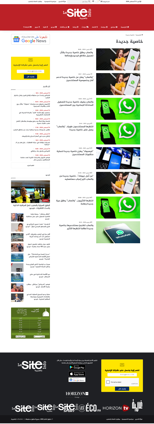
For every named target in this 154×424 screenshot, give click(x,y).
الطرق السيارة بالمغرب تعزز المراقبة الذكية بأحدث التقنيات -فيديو (31, 207)
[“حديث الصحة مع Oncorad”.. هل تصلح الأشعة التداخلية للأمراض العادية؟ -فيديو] (17, 257)
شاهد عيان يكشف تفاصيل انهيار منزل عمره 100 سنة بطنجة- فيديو (38, 245)
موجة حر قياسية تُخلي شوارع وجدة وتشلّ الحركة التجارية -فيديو (38, 265)
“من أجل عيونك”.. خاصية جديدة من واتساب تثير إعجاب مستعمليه (76, 177)
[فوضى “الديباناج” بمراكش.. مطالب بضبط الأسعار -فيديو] (17, 287)
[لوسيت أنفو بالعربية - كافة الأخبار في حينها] (77, 14)
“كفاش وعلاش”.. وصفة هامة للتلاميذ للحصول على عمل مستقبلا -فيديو (38, 216)
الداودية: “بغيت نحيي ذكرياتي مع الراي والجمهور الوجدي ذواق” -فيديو (38, 225)
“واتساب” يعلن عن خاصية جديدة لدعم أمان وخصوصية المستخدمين (74, 78)
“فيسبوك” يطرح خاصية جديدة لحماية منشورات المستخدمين (75, 153)
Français (26, 27)
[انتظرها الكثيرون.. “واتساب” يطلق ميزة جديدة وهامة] (118, 208)
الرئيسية (124, 27)
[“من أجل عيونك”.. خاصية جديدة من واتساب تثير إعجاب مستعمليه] (118, 183)
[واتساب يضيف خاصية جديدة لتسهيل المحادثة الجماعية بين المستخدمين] (118, 109)
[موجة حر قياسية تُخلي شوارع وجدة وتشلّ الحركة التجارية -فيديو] (17, 267)
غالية (45, 27)
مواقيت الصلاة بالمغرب (113, 419)
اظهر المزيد (30, 165)
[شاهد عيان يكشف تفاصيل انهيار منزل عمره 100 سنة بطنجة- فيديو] (17, 247)
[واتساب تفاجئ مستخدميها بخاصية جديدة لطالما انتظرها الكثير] (118, 232)
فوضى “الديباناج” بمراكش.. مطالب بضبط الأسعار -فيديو (38, 285)
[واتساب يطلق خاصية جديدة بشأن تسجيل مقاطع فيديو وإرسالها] (118, 59)
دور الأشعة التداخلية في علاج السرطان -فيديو (40, 275)
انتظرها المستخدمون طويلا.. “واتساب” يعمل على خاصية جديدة (74, 128)
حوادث (84, 27)
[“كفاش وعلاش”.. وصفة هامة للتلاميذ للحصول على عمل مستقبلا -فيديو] (17, 217)
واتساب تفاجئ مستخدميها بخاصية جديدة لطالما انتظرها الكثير (76, 227)
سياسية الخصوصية (128, 419)
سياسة (103, 27)
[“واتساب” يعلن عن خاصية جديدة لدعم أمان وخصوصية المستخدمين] (118, 84)
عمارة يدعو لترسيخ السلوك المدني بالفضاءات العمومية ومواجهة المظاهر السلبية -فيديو (38, 297)
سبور (37, 27)
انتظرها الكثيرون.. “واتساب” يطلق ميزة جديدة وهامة (74, 202)
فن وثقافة (64, 27)
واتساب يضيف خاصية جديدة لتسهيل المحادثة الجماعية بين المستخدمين (75, 103)
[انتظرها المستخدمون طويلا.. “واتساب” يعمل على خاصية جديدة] (118, 133)
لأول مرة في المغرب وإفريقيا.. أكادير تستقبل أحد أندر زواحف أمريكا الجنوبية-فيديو (38, 236)
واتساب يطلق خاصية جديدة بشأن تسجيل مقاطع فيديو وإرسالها (76, 54)
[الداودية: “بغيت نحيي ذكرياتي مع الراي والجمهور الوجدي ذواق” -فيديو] (17, 227)
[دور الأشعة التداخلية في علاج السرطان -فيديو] (17, 277)
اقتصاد (94, 27)
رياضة (75, 27)
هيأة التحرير (138, 419)
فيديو (53, 27)
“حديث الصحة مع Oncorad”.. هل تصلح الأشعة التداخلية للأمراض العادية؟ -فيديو (39, 256)
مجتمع (113, 27)
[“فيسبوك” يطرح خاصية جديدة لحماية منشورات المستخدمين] (118, 158)
